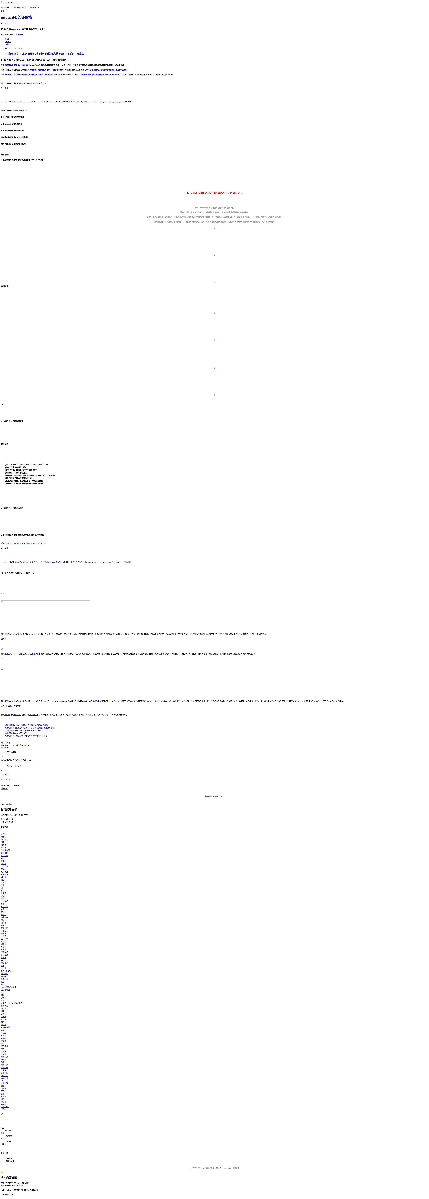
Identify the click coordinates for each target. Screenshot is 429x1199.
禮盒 (19, 706)
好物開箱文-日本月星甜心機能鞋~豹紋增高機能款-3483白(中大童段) (45, 53)
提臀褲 (3, 1109)
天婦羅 (3, 893)
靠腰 (2, 993)
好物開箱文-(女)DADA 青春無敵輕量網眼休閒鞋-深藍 (26, 736)
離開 (12, 1194)
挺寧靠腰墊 (5, 990)
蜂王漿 (3, 958)
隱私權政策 (227, 1168)
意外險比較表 (6, 971)
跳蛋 (2, 1062)
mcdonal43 (5, 747)
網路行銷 (4, 1078)
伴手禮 (3, 882)
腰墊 (2, 995)
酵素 (2, 966)
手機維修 (4, 1068)
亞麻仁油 (4, 955)
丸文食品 (22, 701)
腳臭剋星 (20, 634)
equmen (16, 654)
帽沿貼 (3, 837)
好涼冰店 (4, 853)
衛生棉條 (4, 1073)
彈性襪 (3, 1041)
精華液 (3, 1088)
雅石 (2, 982)
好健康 (3, 950)
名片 (7, 44)
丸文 (13, 701)
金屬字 (3, 1025)
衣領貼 (3, 834)
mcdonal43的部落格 (16, 17)
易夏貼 (3, 858)
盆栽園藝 (4, 979)
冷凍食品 (4, 901)
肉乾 (2, 888)
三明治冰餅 (5, 850)
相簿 (7, 39)
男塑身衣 (32, 654)
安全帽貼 (4, 856)
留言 (22, 760)
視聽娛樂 (19, 35)
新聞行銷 (4, 1083)
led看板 (4, 1038)
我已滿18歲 (5, 1194)
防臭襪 (3, 848)
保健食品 (4, 952)
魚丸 (2, 891)
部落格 (8, 42)
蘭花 (2, 984)
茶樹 (2, 1091)
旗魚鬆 (98, 701)
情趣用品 (4, 1057)
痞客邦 (17, 760)
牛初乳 (3, 960)
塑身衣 (3, 639)
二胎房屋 (4, 286)
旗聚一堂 (4, 874)
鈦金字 (3, 1035)
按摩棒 (3, 1060)
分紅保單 (4, 974)
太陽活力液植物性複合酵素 (11, 1003)
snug (2, 593)
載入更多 (5, 774)
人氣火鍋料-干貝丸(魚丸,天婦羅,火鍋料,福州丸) (23, 731)
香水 (2, 1094)
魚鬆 (2, 658)
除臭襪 (7, 634)
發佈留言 (5, 788)
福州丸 (3, 899)
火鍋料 (3, 896)
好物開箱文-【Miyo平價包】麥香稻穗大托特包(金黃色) (26, 725)
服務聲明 (236, 1168)
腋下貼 (3, 861)
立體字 (3, 1019)
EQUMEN (5, 1107)
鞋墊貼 (3, 869)
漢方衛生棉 (33, 715)
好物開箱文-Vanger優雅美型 (16, 733)
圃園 (2, 1099)
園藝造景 (4, 976)
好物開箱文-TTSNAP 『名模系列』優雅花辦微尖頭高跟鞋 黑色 (30, 728)
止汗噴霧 (4, 866)
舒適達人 (17, 715)
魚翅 (2, 904)
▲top (3, 770)
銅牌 (2, 1022)
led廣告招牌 (5, 1027)
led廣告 (4, 1033)
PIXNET (197, 1168)
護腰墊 (3, 998)
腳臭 (2, 842)
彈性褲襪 (4, 1046)
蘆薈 (2, 1086)
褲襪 (2, 1043)
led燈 (3, 1030)
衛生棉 (7, 715)
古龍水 (3, 1096)
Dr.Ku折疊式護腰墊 (8, 987)
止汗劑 (3, 864)
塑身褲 (3, 1105)
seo (2, 1080)
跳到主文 (4, 23)
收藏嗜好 (18, 766)
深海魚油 (4, 963)
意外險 (3, 968)
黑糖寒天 (4, 1006)
